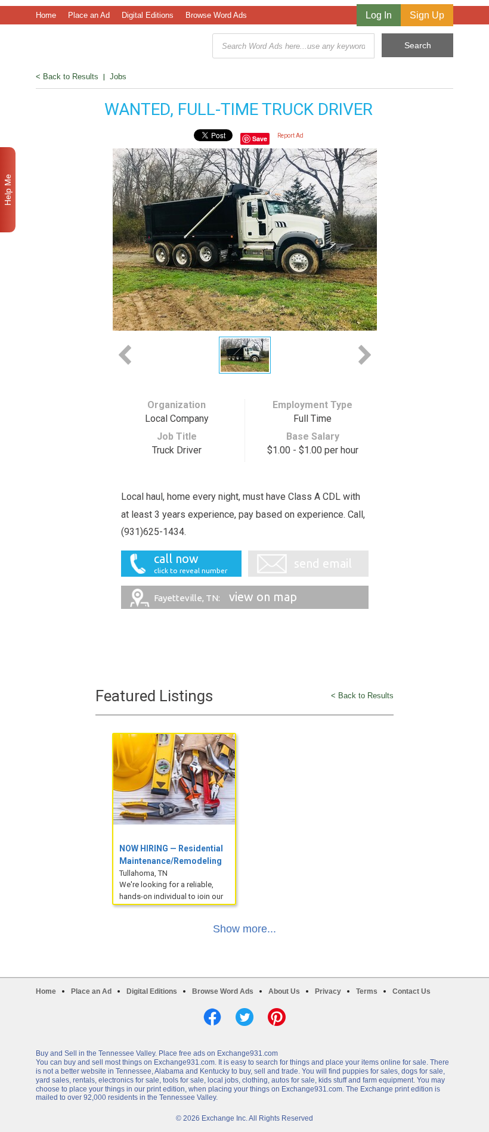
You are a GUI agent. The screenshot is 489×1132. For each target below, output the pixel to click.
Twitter (244, 1017)
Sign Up (427, 15)
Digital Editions (148, 15)
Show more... (244, 929)
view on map (225, 597)
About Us (284, 991)
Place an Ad (89, 15)
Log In (379, 15)
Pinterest (277, 1017)
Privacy (328, 991)
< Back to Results (67, 76)
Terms (366, 991)
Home (46, 15)
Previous (125, 355)
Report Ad (290, 135)
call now (190, 563)
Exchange (120, 46)
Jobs (118, 76)
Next (364, 355)
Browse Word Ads (216, 15)
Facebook (212, 1017)
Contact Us (411, 991)
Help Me (8, 190)
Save (259, 138)
